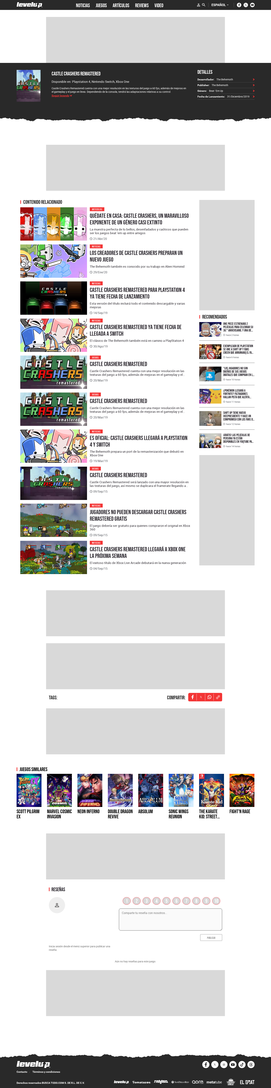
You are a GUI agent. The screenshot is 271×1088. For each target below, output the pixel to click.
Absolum (145, 811)
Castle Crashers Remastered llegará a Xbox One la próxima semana (138, 552)
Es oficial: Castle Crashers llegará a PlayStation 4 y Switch (138, 441)
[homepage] (30, 5)
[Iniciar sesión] (198, 5)
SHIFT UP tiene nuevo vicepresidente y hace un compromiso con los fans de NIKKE (238, 417)
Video (158, 5)
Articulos (97, 209)
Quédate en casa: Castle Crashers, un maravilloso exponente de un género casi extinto (139, 219)
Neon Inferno (88, 811)
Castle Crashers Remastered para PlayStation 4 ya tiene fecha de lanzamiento (137, 293)
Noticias (96, 246)
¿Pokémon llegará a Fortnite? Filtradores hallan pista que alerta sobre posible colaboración (238, 395)
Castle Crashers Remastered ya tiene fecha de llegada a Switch (136, 330)
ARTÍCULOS (121, 5)
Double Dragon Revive (120, 814)
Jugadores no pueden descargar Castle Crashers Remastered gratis (138, 515)
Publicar (211, 937)
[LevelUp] (121, 1082)
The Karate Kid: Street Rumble (208, 816)
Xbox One (122, 81)
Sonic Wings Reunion (178, 814)
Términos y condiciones (46, 1071)
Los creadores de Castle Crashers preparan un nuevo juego (136, 256)
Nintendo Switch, (104, 81)
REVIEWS (142, 5)
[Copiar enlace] (218, 697)
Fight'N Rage (240, 811)
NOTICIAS (83, 5)
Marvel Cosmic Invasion (59, 814)
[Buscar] (203, 5)
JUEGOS (101, 5)
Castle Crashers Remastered (76, 74)
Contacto (22, 1071)
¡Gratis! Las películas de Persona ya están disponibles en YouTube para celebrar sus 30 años (238, 440)
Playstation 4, (82, 81)
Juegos (95, 357)
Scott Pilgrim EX (28, 814)
